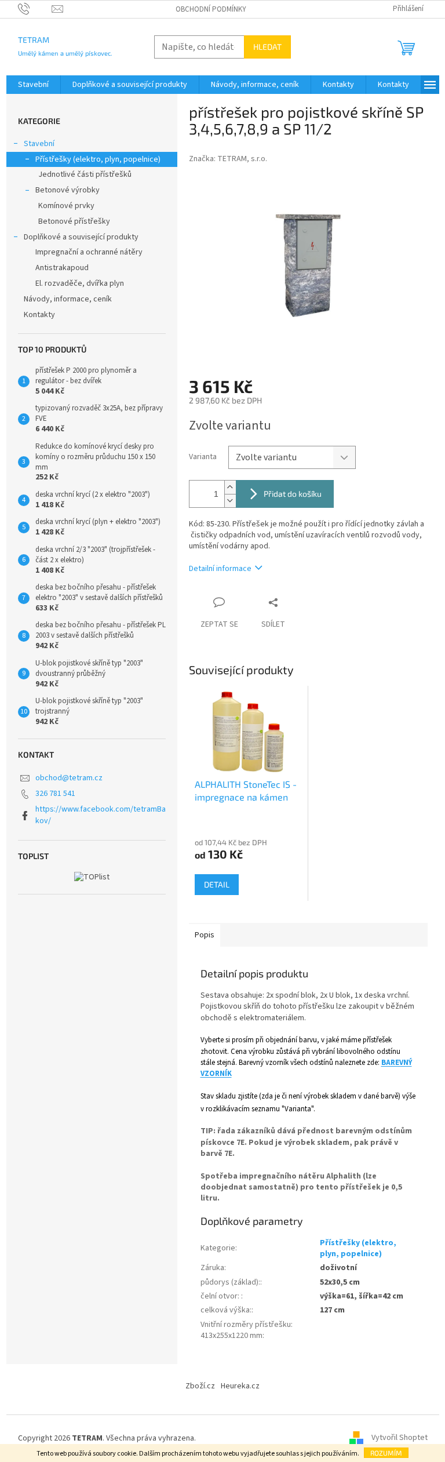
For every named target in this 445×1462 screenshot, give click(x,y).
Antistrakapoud (62, 268)
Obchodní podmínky (211, 9)
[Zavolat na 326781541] (35, 8)
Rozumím (386, 1453)
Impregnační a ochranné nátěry (89, 252)
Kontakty (39, 315)
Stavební (39, 144)
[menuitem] (33, 84)
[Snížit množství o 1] (230, 500)
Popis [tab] (204, 935)
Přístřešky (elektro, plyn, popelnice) (98, 159)
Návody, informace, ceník (68, 299)
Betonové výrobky (67, 190)
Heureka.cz (240, 1386)
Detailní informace (220, 568)
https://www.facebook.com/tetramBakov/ (100, 814)
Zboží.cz (200, 1386)
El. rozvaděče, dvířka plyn (79, 283)
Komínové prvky (66, 206)
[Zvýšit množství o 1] (230, 487)
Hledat (267, 47)
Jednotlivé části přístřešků (85, 174)
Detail (216, 884)
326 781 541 (55, 793)
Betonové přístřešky (74, 221)
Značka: (228, 159)
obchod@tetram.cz (69, 778)
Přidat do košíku (293, 494)
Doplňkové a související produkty (81, 237)
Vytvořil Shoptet (399, 1438)
